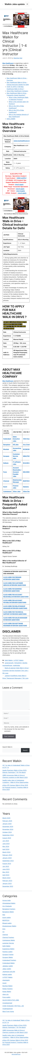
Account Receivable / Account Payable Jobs (17, 472)
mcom (4, 983)
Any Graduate (7, 906)
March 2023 (6, 878)
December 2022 (7, 886)
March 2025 (6, 818)
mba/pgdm (6, 980)
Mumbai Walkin (7, 986)
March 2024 (6, 852)
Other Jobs (17, 491)
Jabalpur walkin (7, 966)
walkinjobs (16, 665)
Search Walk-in (7, 747)
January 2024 (7, 858)
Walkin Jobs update (15, 4)
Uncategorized (7, 1003)
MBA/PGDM (27, 456)
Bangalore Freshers (8, 909)
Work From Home (8, 1011)
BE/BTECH (5, 920)
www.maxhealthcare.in (22, 141)
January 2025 (6, 824)
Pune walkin (6, 997)
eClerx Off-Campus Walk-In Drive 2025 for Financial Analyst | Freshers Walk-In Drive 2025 (15, 787)
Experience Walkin (8, 949)
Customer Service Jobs (16, 456)
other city (5, 994)
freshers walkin (7, 952)
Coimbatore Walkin (8, 940)
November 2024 (7, 829)
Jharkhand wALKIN (8, 971)
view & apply (19, 184)
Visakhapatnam (7, 1009)
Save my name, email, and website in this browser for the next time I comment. (16, 729)
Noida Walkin (6, 991)
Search (25, 750)
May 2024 (5, 846)
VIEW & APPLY (22, 178)
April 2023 (5, 875)
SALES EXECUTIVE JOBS (10, 1000)
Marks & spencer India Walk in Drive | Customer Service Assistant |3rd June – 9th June (15, 670)
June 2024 (6, 843)
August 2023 (6, 863)
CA (3, 932)
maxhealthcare (7, 665)
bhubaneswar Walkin (9, 926)
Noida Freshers (7, 989)
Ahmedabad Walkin (8, 903)
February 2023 (7, 881)
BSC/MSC (26, 472)
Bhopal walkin (7, 923)
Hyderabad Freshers (9, 960)
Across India (6, 900)
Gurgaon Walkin (7, 957)
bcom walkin (6, 917)
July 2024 (5, 841)
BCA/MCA (26, 463)
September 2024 (8, 835)
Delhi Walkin (9, 660)
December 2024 (7, 826)
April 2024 (5, 849)
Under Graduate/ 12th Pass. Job (13, 1006)
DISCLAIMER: (11, 119)
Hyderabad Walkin (8, 963)
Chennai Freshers (8, 937)
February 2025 (7, 821)
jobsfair (24, 663)
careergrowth (9, 663)
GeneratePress (16, 1054)
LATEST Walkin (18, 660)
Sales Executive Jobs (16, 439)
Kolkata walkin (7, 974)
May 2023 (5, 872)
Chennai (5, 934)
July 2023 (5, 866)
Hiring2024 (17, 663)
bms (3, 929)
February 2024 (7, 855)
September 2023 (8, 861)
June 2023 (6, 869)
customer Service (8, 943)
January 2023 (7, 883)
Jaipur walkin (6, 969)
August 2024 (6, 838)
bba (3, 915)
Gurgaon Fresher (8, 954)
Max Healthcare (8, 63)
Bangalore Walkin (8, 912)
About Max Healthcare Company (17, 91)
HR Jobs (16, 444)
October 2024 (7, 832)
